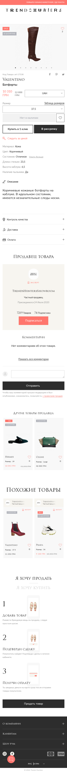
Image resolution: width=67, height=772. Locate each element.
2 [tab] (20, 67)
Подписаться (33, 320)
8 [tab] (51, 67)
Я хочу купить (33, 588)
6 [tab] (41, 67)
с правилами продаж (53, 396)
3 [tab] (25, 67)
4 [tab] (31, 67)
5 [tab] (36, 67)
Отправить (33, 385)
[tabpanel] (33, 44)
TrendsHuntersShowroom (33, 291)
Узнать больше (36, 157)
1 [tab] (15, 67)
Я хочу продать (33, 579)
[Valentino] (33, 44)
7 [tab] (46, 67)
